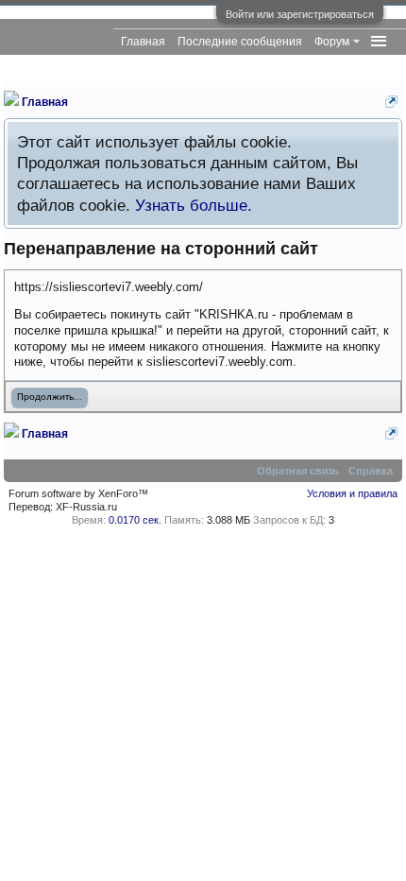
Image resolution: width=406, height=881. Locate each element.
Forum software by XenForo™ (78, 493)
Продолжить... (49, 397)
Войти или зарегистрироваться (300, 14)
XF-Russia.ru (86, 506)
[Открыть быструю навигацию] (391, 101)
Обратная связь (298, 470)
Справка (370, 470)
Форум (331, 41)
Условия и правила (352, 493)
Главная (143, 41)
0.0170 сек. (135, 520)
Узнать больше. (193, 205)
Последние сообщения (240, 41)
